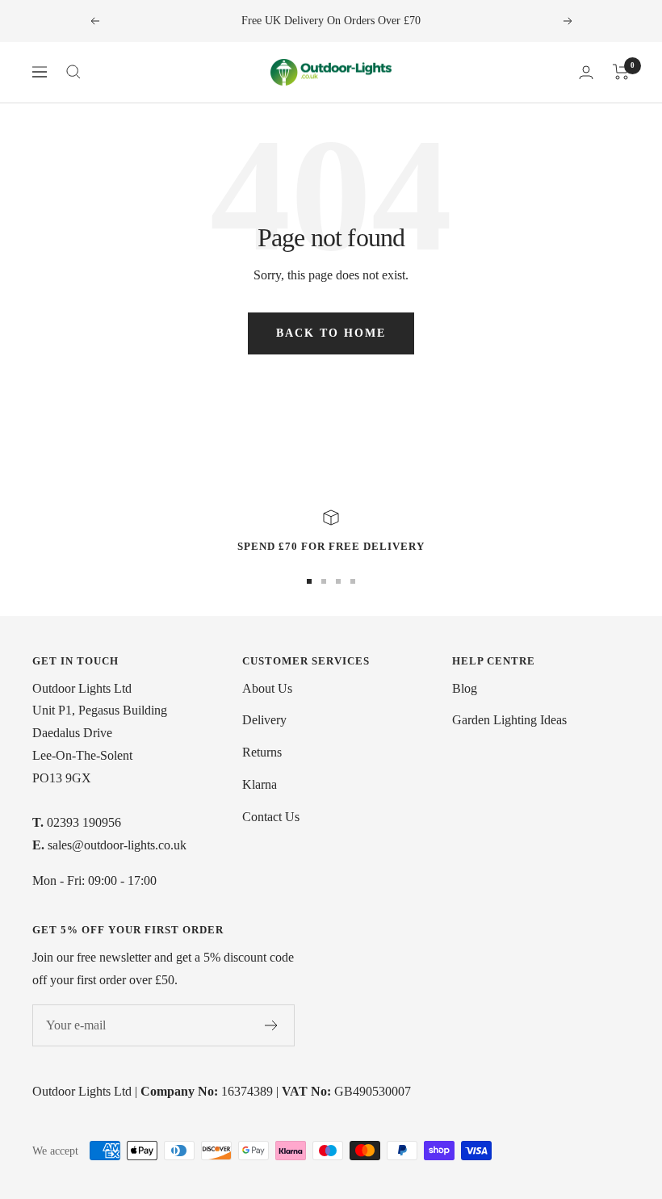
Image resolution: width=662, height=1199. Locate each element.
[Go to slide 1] (309, 581)
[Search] (73, 72)
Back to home (331, 333)
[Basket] (621, 72)
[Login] (586, 72)
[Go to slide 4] (352, 581)
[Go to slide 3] (338, 581)
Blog (464, 688)
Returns (262, 752)
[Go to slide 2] (323, 581)
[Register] (272, 1025)
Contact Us (271, 817)
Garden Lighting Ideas (509, 720)
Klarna (259, 784)
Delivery (264, 720)
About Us (267, 688)
